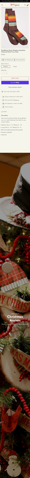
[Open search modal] (25, 4)
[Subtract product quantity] (7, 73)
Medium (5, 66)
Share (5, 111)
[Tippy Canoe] (15, 5)
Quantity (3, 70)
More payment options (15, 87)
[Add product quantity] (2, 73)
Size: (5, 63)
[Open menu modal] (2, 4)
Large (15, 66)
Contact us (16, 100)
